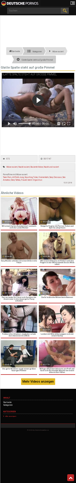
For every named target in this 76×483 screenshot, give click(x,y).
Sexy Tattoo (15, 180)
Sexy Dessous (55, 177)
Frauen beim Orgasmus (31, 180)
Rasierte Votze (36, 167)
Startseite (7, 402)
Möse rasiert (12, 167)
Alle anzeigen (10, 416)
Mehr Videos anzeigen (38, 381)
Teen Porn (7, 177)
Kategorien (8, 405)
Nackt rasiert (24, 167)
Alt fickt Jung (18, 177)
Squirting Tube (31, 177)
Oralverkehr (43, 177)
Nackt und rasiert (51, 167)
